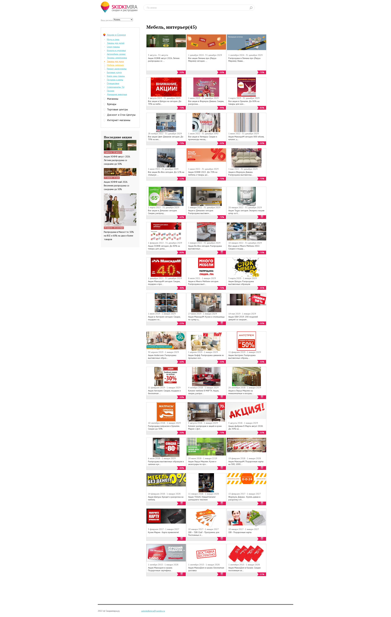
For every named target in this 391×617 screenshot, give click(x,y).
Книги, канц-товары (116, 76)
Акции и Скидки (116, 34)
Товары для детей (115, 43)
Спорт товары (113, 46)
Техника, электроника (117, 57)
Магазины (112, 98)
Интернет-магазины (118, 120)
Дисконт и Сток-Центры (121, 114)
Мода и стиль (113, 39)
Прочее (110, 90)
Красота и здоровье (116, 50)
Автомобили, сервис (116, 54)
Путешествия (113, 83)
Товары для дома (115, 61)
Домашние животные (117, 94)
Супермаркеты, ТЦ (115, 87)
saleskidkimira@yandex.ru (153, 611)
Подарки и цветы (115, 79)
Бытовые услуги (114, 72)
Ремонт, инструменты (116, 68)
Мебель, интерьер (115, 65)
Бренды (111, 104)
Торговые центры (117, 109)
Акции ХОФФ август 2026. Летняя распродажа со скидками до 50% (117, 160)
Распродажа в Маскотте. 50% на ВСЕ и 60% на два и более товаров (119, 235)
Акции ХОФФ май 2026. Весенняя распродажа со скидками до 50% (116, 185)
